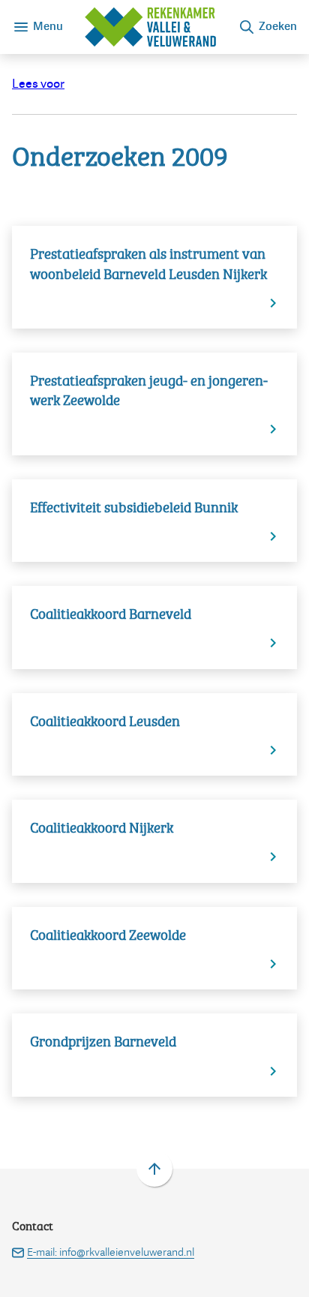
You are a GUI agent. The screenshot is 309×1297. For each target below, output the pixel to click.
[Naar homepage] (150, 27)
